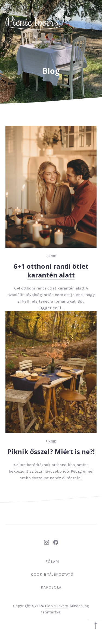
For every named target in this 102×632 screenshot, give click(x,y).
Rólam (52, 561)
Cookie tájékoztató (52, 574)
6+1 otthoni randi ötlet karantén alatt (51, 270)
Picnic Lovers (56, 606)
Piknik (51, 256)
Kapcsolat (52, 587)
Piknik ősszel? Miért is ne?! (51, 451)
